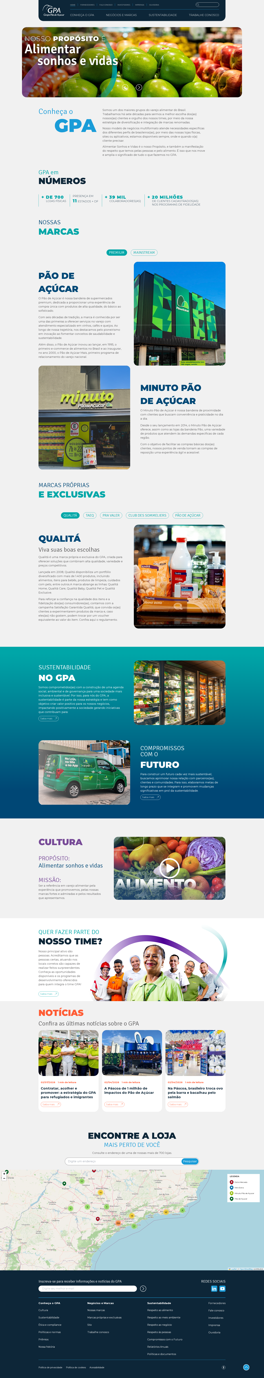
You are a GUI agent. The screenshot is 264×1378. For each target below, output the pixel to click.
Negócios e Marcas (100, 1303)
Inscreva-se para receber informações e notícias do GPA (80, 1281)
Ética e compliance (49, 1324)
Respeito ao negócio (159, 1324)
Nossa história (46, 1346)
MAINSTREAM (144, 252)
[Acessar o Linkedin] (214, 1289)
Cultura (43, 1310)
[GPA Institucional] (53, 10)
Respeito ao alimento (160, 1310)
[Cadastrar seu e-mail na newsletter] (143, 1289)
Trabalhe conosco (204, 15)
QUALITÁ (70, 515)
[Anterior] (125, 87)
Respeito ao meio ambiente (163, 1317)
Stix (89, 1324)
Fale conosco (105, 5)
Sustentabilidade (48, 1317)
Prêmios (43, 1339)
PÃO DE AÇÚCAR (187, 515)
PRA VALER (111, 515)
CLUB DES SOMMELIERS (147, 515)
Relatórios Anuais (157, 1346)
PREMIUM (117, 252)
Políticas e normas (49, 1332)
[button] (7, 1172)
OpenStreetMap (246, 1269)
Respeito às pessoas (159, 1332)
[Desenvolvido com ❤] (224, 1367)
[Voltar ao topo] (246, 1367)
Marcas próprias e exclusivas (104, 1317)
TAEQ (90, 515)
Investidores (123, 5)
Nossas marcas (96, 1310)
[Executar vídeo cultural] (169, 868)
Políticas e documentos (161, 1354)
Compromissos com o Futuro (164, 1339)
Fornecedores (87, 5)
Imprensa (139, 5)
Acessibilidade (97, 1367)
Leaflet (234, 1269)
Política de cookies (76, 1367)
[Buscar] (207, 4)
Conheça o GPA (49, 1303)
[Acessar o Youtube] (222, 1289)
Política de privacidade (50, 1367)
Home (72, 5)
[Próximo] (139, 87)
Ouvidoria (154, 5)
